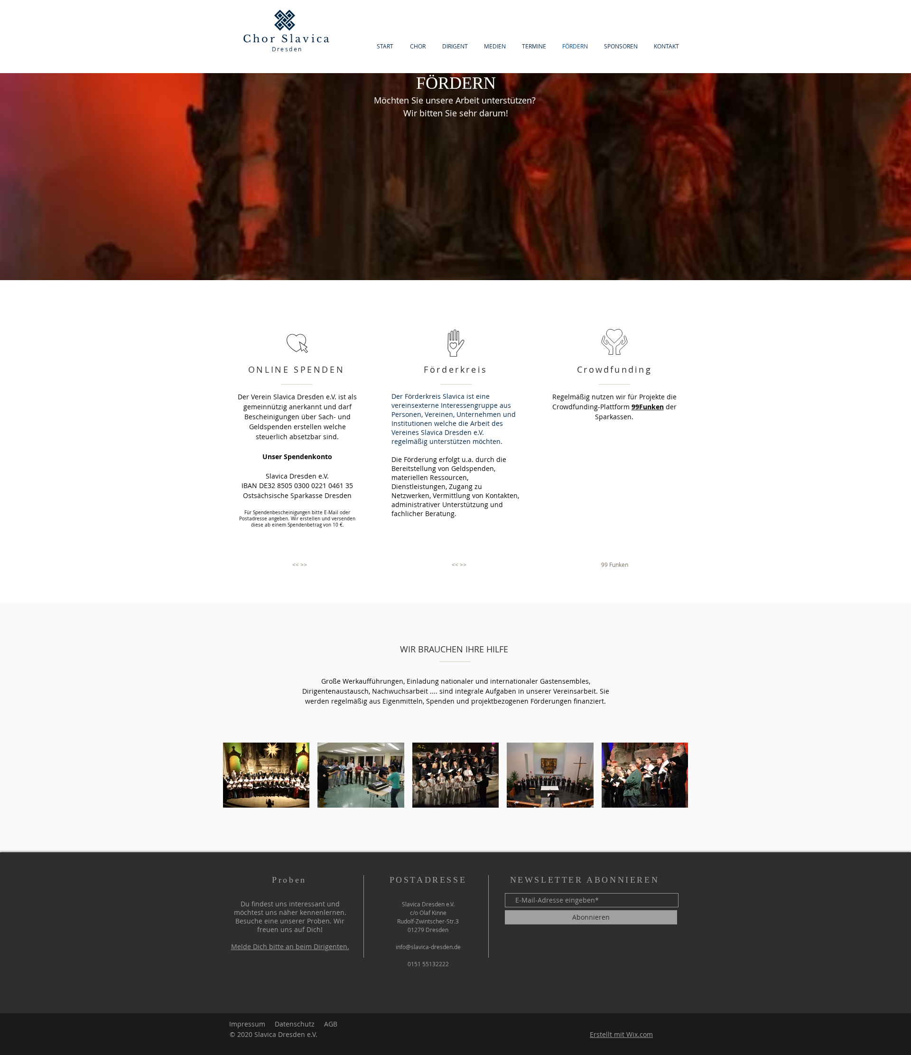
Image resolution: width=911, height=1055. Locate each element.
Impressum (247, 1023)
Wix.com (639, 1034)
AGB (330, 1023)
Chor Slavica (287, 39)
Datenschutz (295, 1023)
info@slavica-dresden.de (428, 947)
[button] (299, 564)
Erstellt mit (608, 1034)
